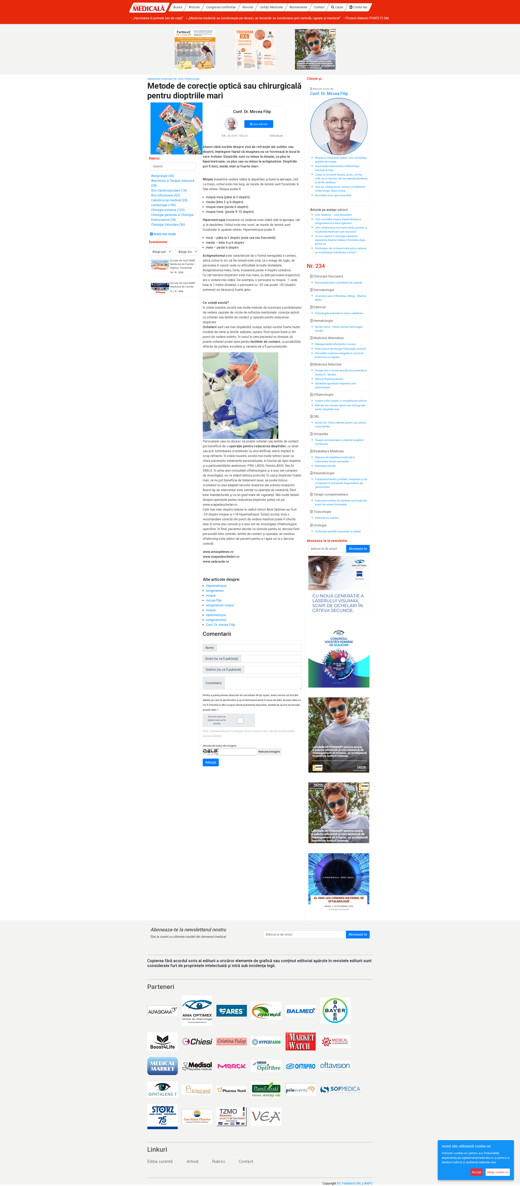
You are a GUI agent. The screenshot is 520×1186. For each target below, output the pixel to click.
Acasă (177, 7)
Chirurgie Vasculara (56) (168, 224)
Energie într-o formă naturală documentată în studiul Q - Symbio (341, 372)
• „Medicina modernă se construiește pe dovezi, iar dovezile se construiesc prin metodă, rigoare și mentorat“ (263, 18)
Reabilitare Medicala (328, 451)
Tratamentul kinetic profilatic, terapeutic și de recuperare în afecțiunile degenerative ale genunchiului (341, 483)
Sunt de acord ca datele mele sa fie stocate (217, 720)
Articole (194, 7)
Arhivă (192, 1161)
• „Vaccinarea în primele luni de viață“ (157, 18)
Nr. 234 (178, 78)
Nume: (209, 648)
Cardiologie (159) (163, 205)
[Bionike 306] (260, 49)
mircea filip (214, 600)
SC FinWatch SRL (349, 1183)
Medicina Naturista (327, 364)
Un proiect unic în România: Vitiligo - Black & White (340, 297)
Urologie (319, 525)
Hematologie (323, 321)
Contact (319, 7)
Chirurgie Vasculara (328, 276)
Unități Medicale (271, 7)
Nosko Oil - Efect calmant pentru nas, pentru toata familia (340, 424)
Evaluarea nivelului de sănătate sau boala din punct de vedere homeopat (341, 502)
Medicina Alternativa (328, 338)
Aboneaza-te (358, 549)
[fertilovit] (199, 49)
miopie (211, 595)
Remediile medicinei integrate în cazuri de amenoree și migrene (339, 355)
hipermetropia (216, 615)
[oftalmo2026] (339, 883)
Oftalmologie (192, 78)
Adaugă (210, 762)
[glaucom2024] (339, 657)
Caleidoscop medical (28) (169, 200)
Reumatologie (323, 473)
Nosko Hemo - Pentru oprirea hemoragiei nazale (339, 328)
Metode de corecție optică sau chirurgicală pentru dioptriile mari (340, 407)
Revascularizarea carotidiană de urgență (338, 282)
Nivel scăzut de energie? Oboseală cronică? (340, 348)
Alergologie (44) (162, 176)
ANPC (368, 1183)
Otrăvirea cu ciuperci (327, 517)
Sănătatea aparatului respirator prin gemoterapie (335, 385)
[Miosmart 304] (339, 735)
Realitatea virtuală (325, 465)
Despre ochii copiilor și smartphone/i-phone (341, 400)
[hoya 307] (320, 49)
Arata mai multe (164, 234)
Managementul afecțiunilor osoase (335, 344)
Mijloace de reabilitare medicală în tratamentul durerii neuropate (335, 459)
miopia (211, 610)
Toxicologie (322, 512)
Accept (476, 1172)
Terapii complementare (330, 494)
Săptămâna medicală (159, 78)
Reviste (247, 7)
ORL (316, 416)
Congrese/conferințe (221, 7)
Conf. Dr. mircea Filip (220, 625)
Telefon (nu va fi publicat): (223, 670)
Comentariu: (213, 683)
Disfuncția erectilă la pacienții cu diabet (338, 531)
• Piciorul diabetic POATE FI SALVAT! (370, 18)
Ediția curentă (160, 1161)
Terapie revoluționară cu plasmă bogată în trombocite (339, 442)
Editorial (319, 307)
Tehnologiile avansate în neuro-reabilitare (339, 313)
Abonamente (298, 7)
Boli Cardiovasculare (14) (169, 190)
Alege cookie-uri (497, 1172)
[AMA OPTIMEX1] (339, 586)
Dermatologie (323, 290)
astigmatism (215, 591)
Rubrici (218, 1161)
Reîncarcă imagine (269, 751)
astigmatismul (216, 620)
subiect (342, 210)
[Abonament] (176, 128)
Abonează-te (358, 934)
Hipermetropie (216, 586)
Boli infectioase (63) (165, 195)
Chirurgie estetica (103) (167, 210)
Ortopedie (320, 434)
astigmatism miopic (220, 605)
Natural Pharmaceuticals (329, 379)
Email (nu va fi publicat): (221, 659)
